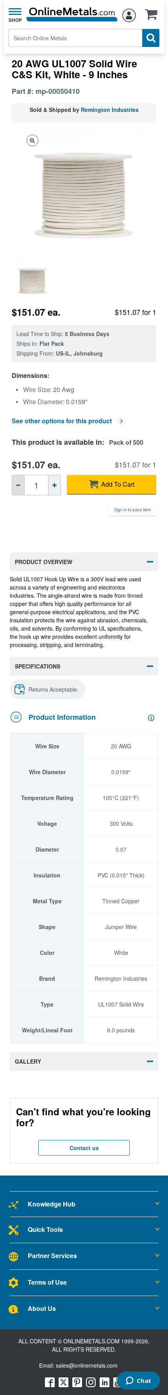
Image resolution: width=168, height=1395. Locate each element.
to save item (132, 509)
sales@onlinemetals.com (87, 1365)
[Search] (150, 38)
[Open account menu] (129, 14)
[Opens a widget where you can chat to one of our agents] (138, 1381)
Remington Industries (110, 109)
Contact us (84, 1148)
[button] (153, 17)
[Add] (54, 485)
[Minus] (18, 485)
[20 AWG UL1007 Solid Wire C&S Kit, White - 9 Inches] (35, 280)
